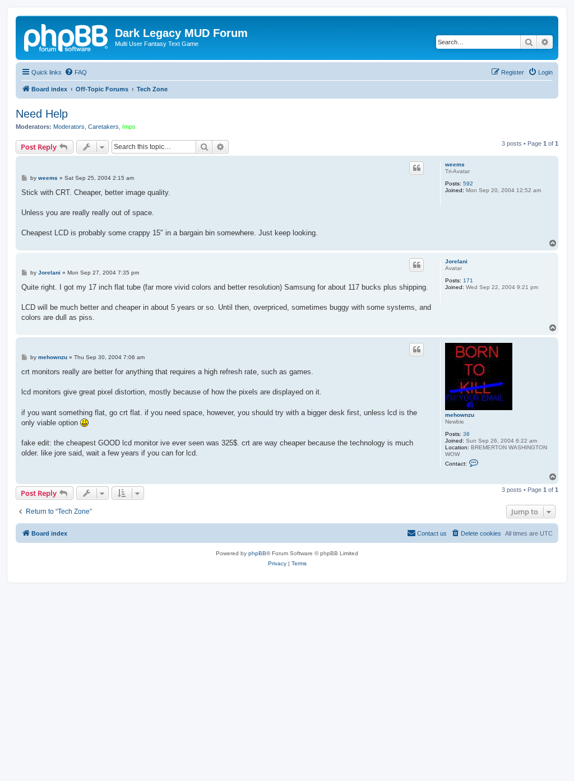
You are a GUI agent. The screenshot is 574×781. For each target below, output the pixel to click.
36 (466, 434)
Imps (129, 126)
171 (468, 280)
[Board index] (66, 36)
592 (468, 183)
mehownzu (459, 415)
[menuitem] (75, 72)
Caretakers (103, 126)
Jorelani (456, 261)
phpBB (257, 553)
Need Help (42, 114)
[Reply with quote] (416, 168)
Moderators (69, 126)
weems (455, 164)
